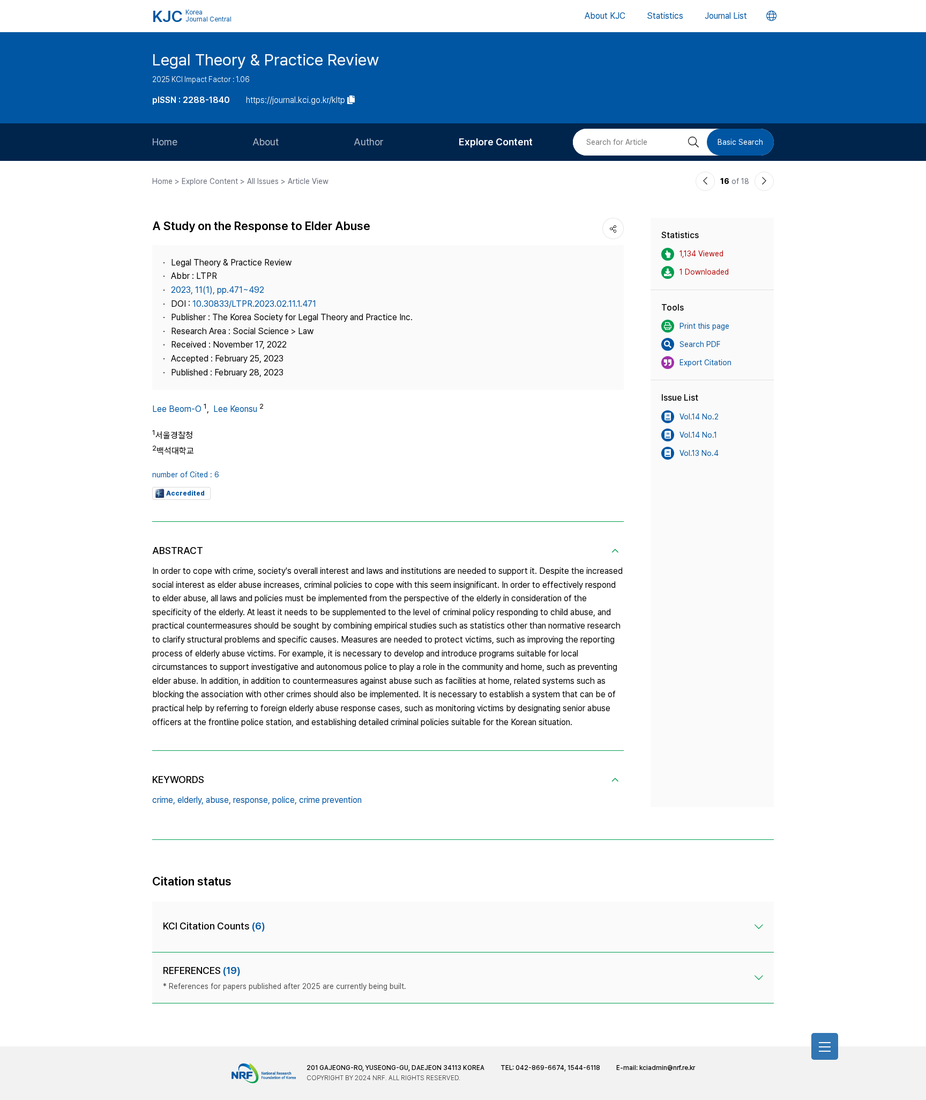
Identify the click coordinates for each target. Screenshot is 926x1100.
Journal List (726, 16)
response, (251, 800)
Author (369, 141)
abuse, (218, 800)
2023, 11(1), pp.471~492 (217, 290)
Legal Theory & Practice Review (265, 59)
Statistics (665, 16)
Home (164, 141)
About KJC (605, 16)
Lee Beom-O (176, 409)
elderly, (190, 800)
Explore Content (496, 141)
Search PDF (699, 344)
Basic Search (740, 142)
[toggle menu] (824, 1046)
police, (284, 800)
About (265, 141)
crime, (163, 800)
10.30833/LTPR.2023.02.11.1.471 (254, 304)
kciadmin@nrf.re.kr (667, 1068)
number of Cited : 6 (185, 474)
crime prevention (330, 800)
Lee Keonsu (235, 409)
